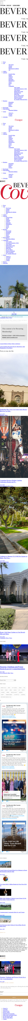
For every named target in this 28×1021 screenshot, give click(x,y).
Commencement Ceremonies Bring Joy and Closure (12, 912)
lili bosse (2, 692)
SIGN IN (8, 5)
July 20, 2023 (2, 874)
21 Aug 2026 (2, 484)
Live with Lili (16, 694)
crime (10, 690)
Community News (4, 317)
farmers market (9, 694)
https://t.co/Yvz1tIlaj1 (8, 766)
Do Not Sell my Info (8, 1016)
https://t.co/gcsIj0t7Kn (8, 716)
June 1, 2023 (2, 929)
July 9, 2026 (2, 671)
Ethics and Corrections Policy (10, 1015)
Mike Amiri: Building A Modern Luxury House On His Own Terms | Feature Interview (13, 899)
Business (2, 415)
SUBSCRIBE (16, 5)
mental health (14, 692)
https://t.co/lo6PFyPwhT (9, 717)
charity (2, 694)
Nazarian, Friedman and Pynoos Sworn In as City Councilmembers (12, 668)
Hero (9, 687)
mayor (23, 690)
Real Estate (6, 562)
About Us (5, 1008)
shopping (23, 694)
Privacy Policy (6, 1012)
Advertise (5, 1009)
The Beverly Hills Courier (13, 706)
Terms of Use (6, 1011)
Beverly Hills (3, 687)
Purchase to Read (6, 335)
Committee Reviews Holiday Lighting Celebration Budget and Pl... (11, 481)
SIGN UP (14, 997)
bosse (6, 690)
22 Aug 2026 (2, 413)
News (10, 317)
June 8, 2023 (2, 915)
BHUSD (20, 687)
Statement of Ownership (8, 1013)
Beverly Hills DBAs (8, 1017)
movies (15, 690)
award (7, 692)
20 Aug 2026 (2, 636)
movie (2, 690)
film (24, 687)
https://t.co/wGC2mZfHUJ (9, 818)
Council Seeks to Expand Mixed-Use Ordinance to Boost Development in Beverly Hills (13, 871)
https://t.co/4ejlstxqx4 (8, 768)
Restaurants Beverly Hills (6, 697)
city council (14, 687)
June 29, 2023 (2, 888)
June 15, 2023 (2, 902)
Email (2, 992)
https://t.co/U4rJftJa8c (17, 815)
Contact (5, 1019)
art (19, 690)
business (20, 692)
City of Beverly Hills (5, 486)
